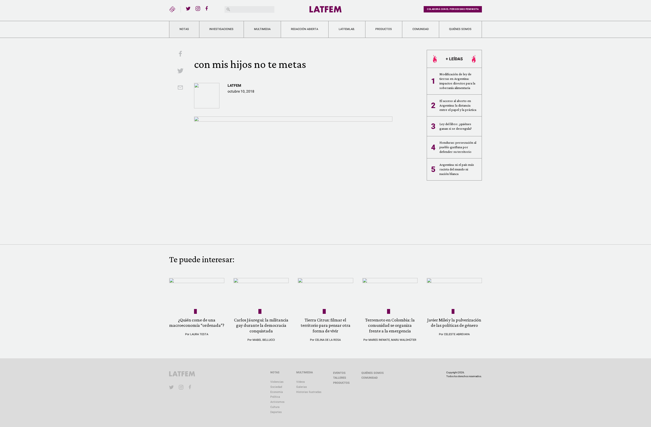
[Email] (180, 88)
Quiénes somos (460, 29)
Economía (276, 392)
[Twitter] (188, 8)
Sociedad (276, 387)
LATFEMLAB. (347, 29)
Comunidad (420, 29)
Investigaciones (221, 29)
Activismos (277, 402)
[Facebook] (207, 8)
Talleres (339, 377)
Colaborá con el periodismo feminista (453, 9)
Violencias (277, 382)
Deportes (276, 412)
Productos (383, 29)
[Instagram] (198, 8)
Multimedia (262, 29)
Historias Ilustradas (308, 392)
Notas (184, 29)
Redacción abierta (304, 29)
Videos (300, 382)
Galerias (301, 387)
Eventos (339, 373)
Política (275, 397)
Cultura (274, 407)
